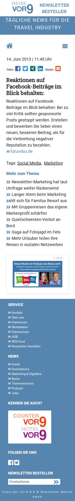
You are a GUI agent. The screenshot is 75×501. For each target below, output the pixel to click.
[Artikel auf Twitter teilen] (26, 70)
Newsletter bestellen (25, 346)
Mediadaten (19, 327)
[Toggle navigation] (65, 46)
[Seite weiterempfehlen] (58, 70)
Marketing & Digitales (26, 374)
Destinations (20, 369)
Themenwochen (22, 383)
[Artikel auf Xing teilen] (33, 70)
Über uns (17, 317)
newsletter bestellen (54, 8)
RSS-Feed (18, 341)
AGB (14, 337)
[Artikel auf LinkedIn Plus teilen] (41, 70)
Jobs (15, 393)
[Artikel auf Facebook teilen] (18, 70)
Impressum (19, 322)
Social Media (29, 163)
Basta (15, 379)
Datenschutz (20, 332)
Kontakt (16, 313)
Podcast (17, 388)
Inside (15, 364)
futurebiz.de (21, 151)
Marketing (53, 163)
